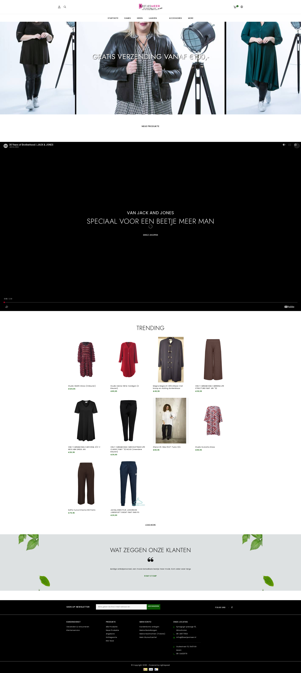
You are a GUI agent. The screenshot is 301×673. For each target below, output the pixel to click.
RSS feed (110, 641)
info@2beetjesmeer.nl (186, 637)
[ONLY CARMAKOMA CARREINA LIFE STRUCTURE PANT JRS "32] (213, 360)
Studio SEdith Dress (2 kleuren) (82, 386)
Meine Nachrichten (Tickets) (152, 634)
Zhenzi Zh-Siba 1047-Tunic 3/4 (167, 447)
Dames (127, 18)
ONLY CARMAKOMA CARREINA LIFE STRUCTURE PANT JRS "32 (209, 387)
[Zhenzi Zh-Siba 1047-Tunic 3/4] (171, 420)
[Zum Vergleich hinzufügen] (81, 392)
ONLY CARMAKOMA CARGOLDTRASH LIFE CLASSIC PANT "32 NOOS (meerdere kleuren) (128, 449)
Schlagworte (111, 637)
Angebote (110, 634)
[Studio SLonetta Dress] (213, 420)
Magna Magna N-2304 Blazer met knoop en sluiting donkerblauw (168, 387)
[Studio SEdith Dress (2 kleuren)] (86, 360)
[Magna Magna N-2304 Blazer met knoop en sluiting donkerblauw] (171, 360)
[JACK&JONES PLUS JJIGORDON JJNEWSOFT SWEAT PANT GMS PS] (128, 483)
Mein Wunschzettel (148, 637)
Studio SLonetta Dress (205, 447)
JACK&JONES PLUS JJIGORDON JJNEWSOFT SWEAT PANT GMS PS (125, 511)
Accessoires (175, 18)
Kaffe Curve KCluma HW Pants (81, 510)
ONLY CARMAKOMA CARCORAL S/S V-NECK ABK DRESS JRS (84, 448)
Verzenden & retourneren (77, 627)
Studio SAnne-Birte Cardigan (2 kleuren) (125, 387)
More (190, 18)
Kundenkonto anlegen (149, 627)
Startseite (113, 18)
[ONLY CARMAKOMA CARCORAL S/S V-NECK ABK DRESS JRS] (86, 420)
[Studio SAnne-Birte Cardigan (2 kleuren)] (128, 360)
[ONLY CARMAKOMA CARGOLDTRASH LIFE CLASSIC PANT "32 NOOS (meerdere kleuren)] (128, 420)
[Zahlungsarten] (145, 669)
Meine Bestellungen (148, 630)
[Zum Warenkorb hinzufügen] (69, 392)
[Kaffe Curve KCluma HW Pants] (86, 483)
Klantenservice (73, 630)
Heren (140, 18)
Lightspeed (165, 665)
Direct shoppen (150, 81)
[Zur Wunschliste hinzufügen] (75, 392)
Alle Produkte (112, 627)
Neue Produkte (112, 630)
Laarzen (153, 18)
